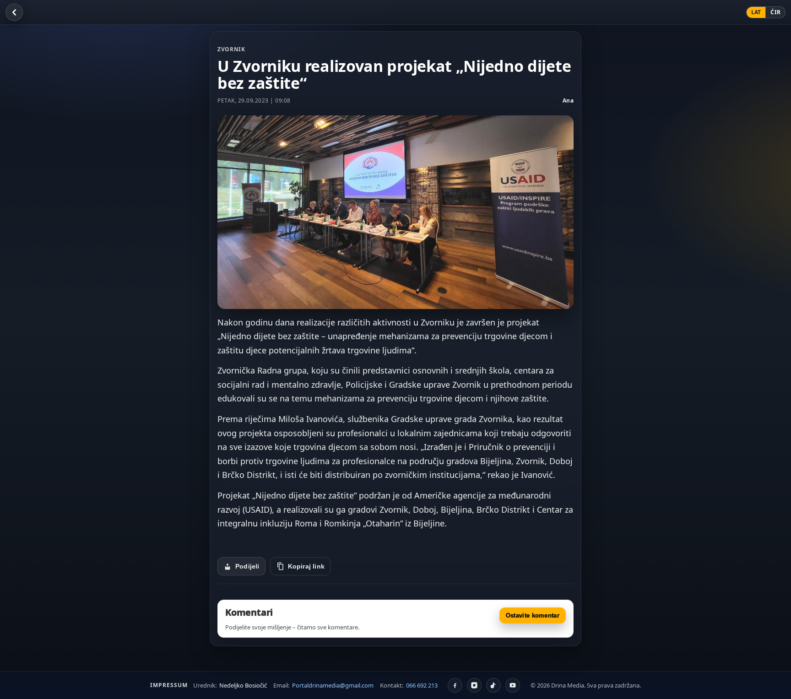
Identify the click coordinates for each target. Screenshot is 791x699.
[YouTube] (512, 685)
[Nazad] (14, 12)
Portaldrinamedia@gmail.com (333, 685)
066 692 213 (422, 685)
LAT (756, 12)
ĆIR (775, 12)
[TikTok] (493, 685)
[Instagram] (474, 685)
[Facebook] (455, 685)
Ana (568, 100)
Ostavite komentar (532, 615)
